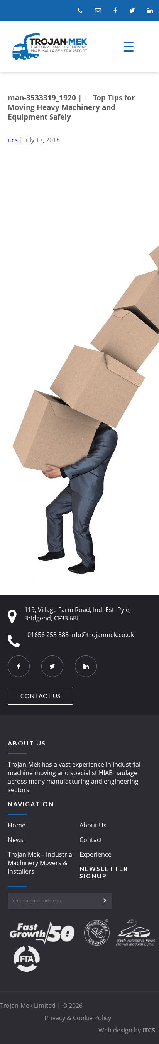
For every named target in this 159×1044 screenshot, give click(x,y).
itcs (13, 140)
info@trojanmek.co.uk (102, 634)
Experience (96, 854)
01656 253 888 (48, 634)
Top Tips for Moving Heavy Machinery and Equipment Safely (71, 107)
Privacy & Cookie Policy (77, 1018)
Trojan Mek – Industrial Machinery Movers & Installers (41, 863)
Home (16, 825)
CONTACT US (40, 695)
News (16, 840)
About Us (93, 825)
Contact (91, 840)
